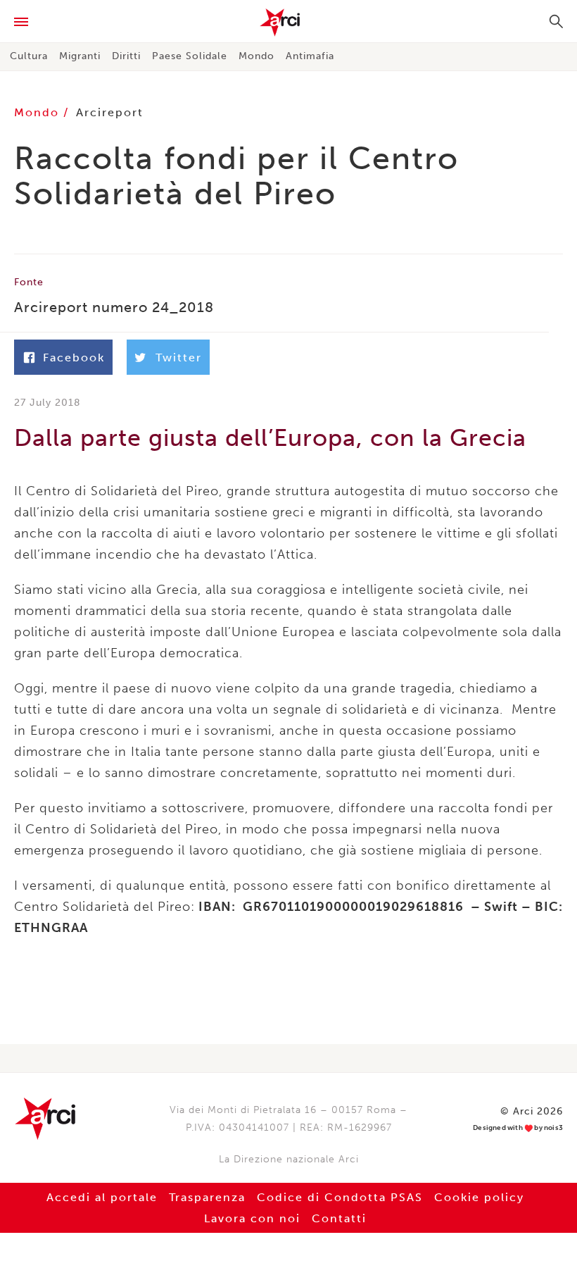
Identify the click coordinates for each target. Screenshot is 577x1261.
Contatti (339, 1218)
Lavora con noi (252, 1218)
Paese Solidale (189, 56)
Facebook (74, 357)
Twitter (179, 357)
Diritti (126, 56)
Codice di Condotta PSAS (340, 1197)
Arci (288, 22)
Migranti (80, 56)
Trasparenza (207, 1197)
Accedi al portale (102, 1197)
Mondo (256, 56)
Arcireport (110, 112)
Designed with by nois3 (518, 1128)
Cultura (29, 56)
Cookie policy (479, 1197)
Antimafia (310, 56)
